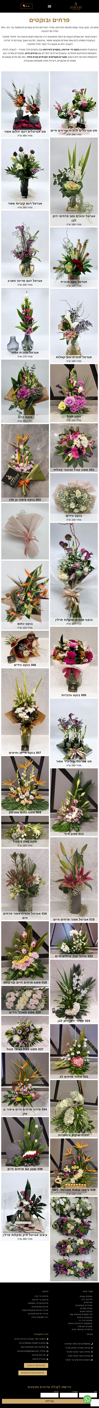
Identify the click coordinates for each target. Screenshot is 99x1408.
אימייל (75, 1392)
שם (95, 1392)
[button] (49, 6)
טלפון (56, 1392)
